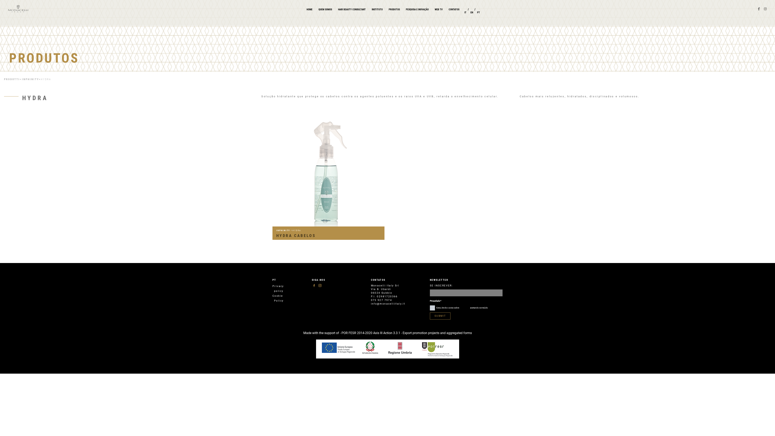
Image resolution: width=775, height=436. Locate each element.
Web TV (439, 9)
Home (309, 9)
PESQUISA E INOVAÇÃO (417, 9)
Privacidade (435, 301)
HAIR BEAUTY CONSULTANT (352, 9)
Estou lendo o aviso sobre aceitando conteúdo (462, 308)
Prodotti (12, 79)
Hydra (46, 79)
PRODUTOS (394, 9)
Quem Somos (325, 9)
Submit (440, 315)
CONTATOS (454, 9)
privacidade (465, 308)
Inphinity (30, 79)
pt (274, 280)
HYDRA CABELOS (296, 235)
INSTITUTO (377, 9)
